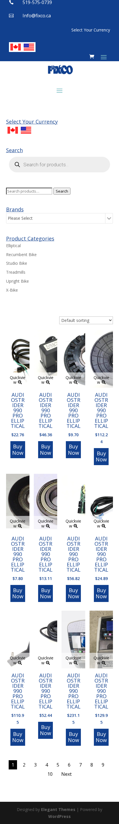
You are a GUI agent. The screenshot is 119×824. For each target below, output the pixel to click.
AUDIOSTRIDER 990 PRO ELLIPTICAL (18, 410)
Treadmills (15, 272)
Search (62, 191)
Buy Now (17, 449)
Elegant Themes (58, 809)
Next (66, 774)
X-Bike (12, 290)
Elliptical (13, 245)
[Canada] (15, 47)
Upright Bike (17, 281)
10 (50, 774)
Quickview (17, 380)
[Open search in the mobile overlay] (59, 164)
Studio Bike (16, 263)
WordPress (59, 816)
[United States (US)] (29, 47)
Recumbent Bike (21, 254)
